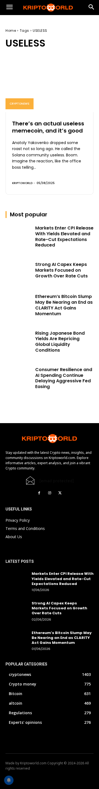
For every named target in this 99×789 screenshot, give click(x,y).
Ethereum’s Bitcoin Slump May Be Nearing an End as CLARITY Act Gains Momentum (64, 305)
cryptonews (19, 104)
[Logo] (49, 8)
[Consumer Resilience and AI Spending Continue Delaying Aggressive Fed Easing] (19, 376)
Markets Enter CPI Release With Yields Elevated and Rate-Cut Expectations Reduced (64, 236)
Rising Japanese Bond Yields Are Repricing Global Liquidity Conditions (60, 341)
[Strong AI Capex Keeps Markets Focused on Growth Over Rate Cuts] (19, 271)
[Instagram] (49, 493)
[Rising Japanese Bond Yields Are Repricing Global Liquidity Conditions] (19, 340)
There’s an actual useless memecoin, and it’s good (48, 127)
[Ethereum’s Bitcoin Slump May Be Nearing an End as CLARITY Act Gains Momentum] (19, 303)
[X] (60, 493)
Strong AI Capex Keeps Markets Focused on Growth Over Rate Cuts (61, 270)
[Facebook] (39, 493)
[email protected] (57, 481)
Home (11, 30)
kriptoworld (22, 183)
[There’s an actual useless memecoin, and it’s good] (50, 85)
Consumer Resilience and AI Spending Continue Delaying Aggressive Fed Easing (63, 378)
